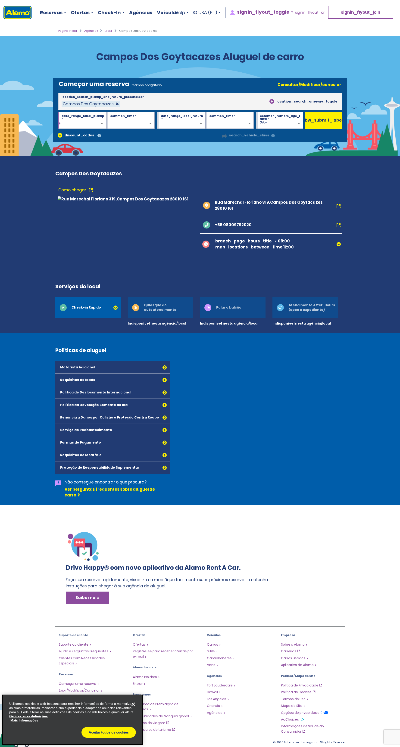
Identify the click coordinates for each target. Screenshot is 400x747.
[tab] (88, 307)
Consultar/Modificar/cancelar (309, 84)
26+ (263, 123)
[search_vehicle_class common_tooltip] (273, 135)
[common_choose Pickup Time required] (130, 120)
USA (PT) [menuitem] (207, 12)
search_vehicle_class (249, 135)
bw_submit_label (323, 120)
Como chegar (72, 190)
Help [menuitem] (180, 12)
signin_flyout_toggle (263, 12)
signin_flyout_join (360, 12)
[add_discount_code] (60, 135)
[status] (91, 104)
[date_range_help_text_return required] (181, 120)
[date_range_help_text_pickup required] (82, 120)
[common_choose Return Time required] (229, 120)
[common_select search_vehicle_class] (224, 135)
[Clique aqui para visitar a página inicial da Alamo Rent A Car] (16, 12)
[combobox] (200, 101)
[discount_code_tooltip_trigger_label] (99, 135)
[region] (72, 720)
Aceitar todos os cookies (109, 732)
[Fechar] (133, 704)
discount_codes (79, 135)
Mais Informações (24, 720)
